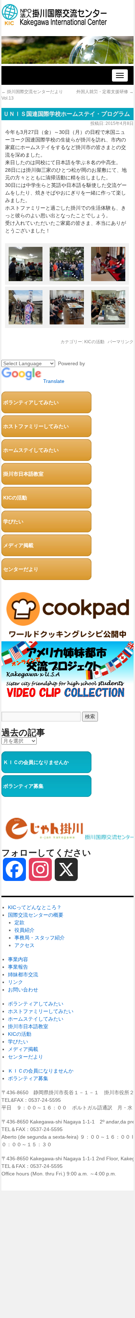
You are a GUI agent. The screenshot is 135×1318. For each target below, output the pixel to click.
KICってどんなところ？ (35, 907)
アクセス (24, 945)
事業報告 (18, 967)
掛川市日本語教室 (23, 474)
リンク (15, 982)
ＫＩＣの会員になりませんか (36, 762)
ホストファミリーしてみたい (36, 426)
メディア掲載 (18, 545)
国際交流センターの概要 (35, 915)
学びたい (13, 521)
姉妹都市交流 (23, 974)
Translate (53, 381)
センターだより (21, 569)
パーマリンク (121, 341)
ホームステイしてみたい (31, 450)
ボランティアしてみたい (31, 402)
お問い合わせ (23, 989)
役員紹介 (24, 930)
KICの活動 (94, 341)
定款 (19, 922)
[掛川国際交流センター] (54, 23)
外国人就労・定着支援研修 (105, 91)
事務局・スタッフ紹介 (39, 938)
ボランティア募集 (23, 786)
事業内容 (18, 959)
